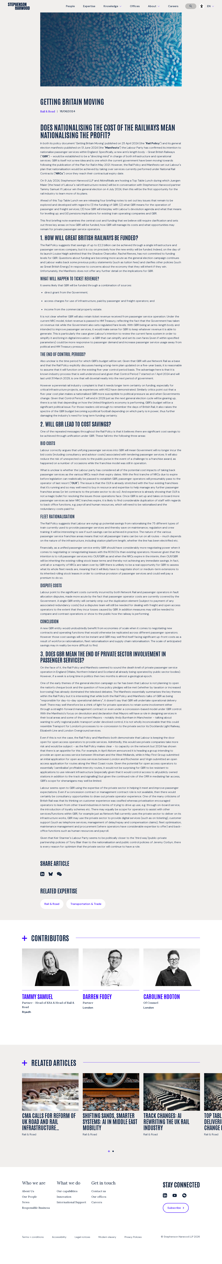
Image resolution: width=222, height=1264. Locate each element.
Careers (173, 6)
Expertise (89, 6)
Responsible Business (36, 1207)
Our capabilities (67, 1191)
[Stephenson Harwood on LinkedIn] (165, 1195)
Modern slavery (107, 1237)
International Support (71, 1202)
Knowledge (112, 8)
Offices (135, 6)
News (25, 1202)
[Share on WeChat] (59, 874)
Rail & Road (47, 111)
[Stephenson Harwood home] (19, 12)
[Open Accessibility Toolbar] (201, 6)
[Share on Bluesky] (51, 874)
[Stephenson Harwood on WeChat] (184, 1195)
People (70, 6)
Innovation (64, 1196)
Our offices (98, 1196)
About (156, 8)
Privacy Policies (133, 1237)
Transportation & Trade (85, 904)
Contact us (98, 1191)
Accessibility (59, 1237)
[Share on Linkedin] (42, 874)
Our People (29, 1196)
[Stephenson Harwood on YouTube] (175, 1195)
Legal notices (82, 1237)
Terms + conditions (33, 1237)
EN (209, 6)
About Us (28, 1191)
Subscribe (174, 1208)
